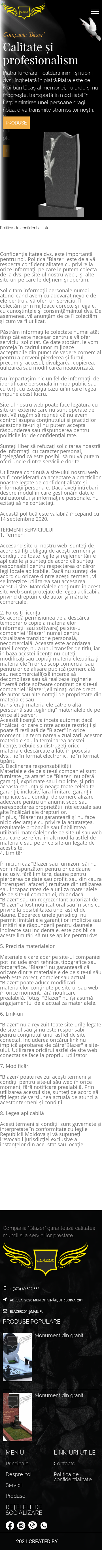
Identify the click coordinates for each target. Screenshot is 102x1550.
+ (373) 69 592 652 (24, 1289)
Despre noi (18, 1474)
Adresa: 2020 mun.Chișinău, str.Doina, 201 (46, 1300)
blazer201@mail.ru (27, 1312)
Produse (16, 150)
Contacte (64, 1463)
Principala (17, 1463)
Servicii (14, 1485)
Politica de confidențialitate (73, 1476)
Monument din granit (59, 1335)
